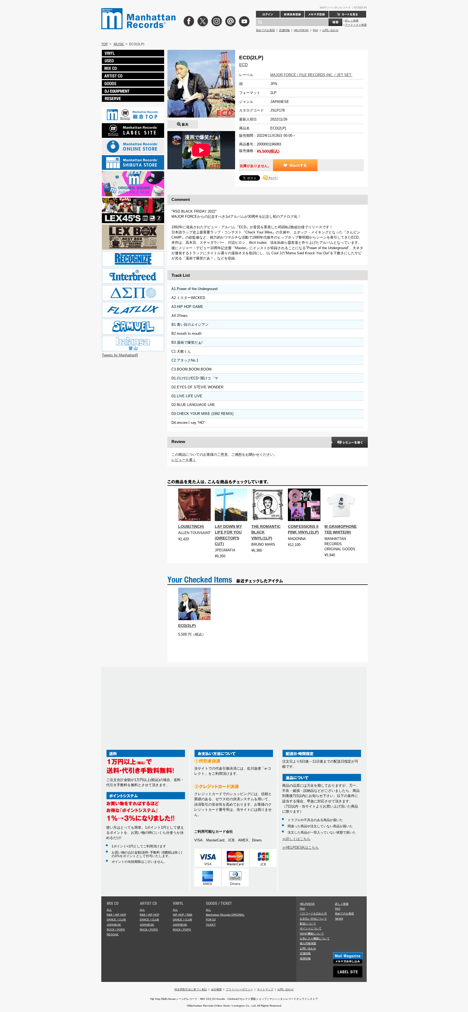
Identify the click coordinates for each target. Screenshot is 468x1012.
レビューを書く (183, 460)
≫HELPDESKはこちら (300, 847)
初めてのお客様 (265, 30)
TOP (104, 44)
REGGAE (113, 934)
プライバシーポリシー (239, 989)
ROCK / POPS (116, 929)
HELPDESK (301, 30)
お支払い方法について (313, 918)
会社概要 (216, 989)
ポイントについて (310, 928)
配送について (308, 923)
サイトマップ (265, 989)
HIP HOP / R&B (182, 914)
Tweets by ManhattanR (120, 355)
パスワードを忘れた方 (313, 913)
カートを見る (347, 14)
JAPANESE (114, 924)
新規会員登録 (292, 14)
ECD (243, 64)
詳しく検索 (352, 20)
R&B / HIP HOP (116, 914)
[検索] (335, 22)
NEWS (339, 918)
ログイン (268, 14)
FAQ (315, 30)
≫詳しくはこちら (296, 839)
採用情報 (305, 958)
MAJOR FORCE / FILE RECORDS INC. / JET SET (311, 75)
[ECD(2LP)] (182, 123)
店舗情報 (284, 30)
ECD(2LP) (187, 625)
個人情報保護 (308, 943)
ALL (109, 909)
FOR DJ (211, 919)
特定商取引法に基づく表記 (190, 989)
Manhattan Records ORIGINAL (225, 914)
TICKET (211, 924)
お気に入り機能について (315, 938)
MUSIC (119, 44)
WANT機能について (312, 933)
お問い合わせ (330, 30)
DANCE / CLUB (116, 919)
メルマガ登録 (317, 14)
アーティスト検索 (356, 24)
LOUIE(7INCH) (191, 526)
